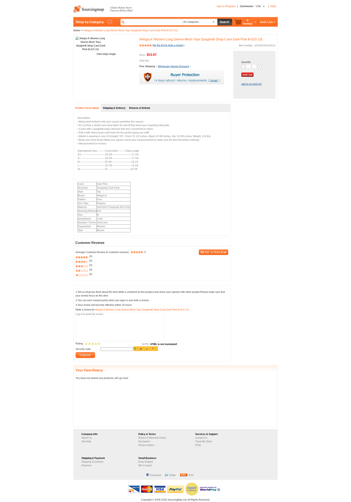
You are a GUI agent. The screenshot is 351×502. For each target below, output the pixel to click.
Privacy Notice (146, 445)
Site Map (86, 441)
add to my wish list (251, 84)
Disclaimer (144, 441)
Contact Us (201, 437)
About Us (86, 437)
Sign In (220, 6)
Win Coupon (145, 465)
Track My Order (203, 441)
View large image (106, 54)
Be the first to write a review (168, 45)
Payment (86, 465)
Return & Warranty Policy (152, 437)
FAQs (273, 6)
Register (231, 6)
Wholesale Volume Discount (173, 66)
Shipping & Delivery (92, 461)
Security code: (83, 349)
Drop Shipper (145, 461)
